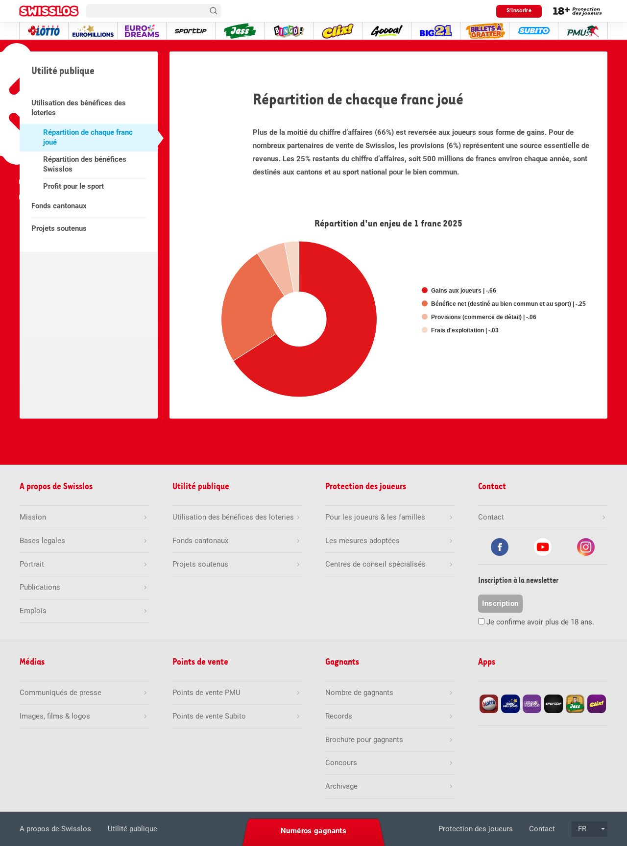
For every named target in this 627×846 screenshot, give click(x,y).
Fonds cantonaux (59, 205)
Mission (33, 517)
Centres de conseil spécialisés (375, 564)
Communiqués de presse (60, 692)
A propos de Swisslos (55, 828)
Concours (341, 762)
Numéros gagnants (313, 830)
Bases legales (42, 540)
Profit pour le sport (73, 186)
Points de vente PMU (206, 692)
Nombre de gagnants (359, 692)
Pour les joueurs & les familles (375, 517)
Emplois (33, 610)
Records (338, 716)
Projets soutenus (59, 228)
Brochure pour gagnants (364, 739)
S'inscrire (518, 10)
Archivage (341, 786)
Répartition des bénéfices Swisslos (84, 164)
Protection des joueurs (475, 828)
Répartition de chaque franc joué (88, 137)
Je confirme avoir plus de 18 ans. (540, 622)
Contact (542, 828)
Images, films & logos (55, 716)
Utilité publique (132, 828)
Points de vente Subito (209, 716)
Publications (40, 587)
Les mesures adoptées (362, 540)
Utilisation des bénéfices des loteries (78, 108)
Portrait (32, 564)
